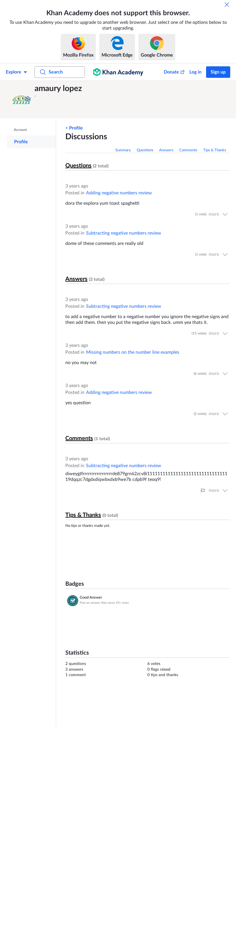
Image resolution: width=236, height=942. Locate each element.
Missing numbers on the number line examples (132, 352)
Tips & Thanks (214, 150)
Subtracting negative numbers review (123, 233)
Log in (195, 72)
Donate (171, 72)
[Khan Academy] (118, 72)
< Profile (74, 128)
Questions (145, 150)
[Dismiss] (226, 4)
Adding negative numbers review (119, 193)
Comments (188, 150)
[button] (22, 99)
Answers (166, 150)
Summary (123, 150)
